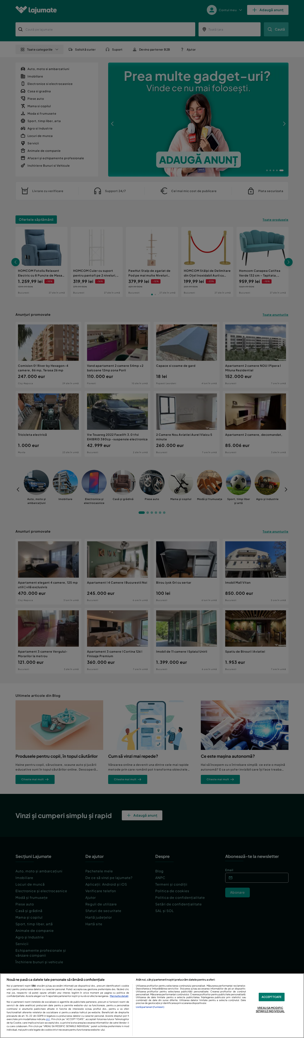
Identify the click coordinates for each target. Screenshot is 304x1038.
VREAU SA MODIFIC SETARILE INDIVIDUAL (270, 1009)
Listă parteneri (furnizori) (150, 1006)
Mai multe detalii (119, 995)
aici (48, 1019)
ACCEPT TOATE (272, 997)
